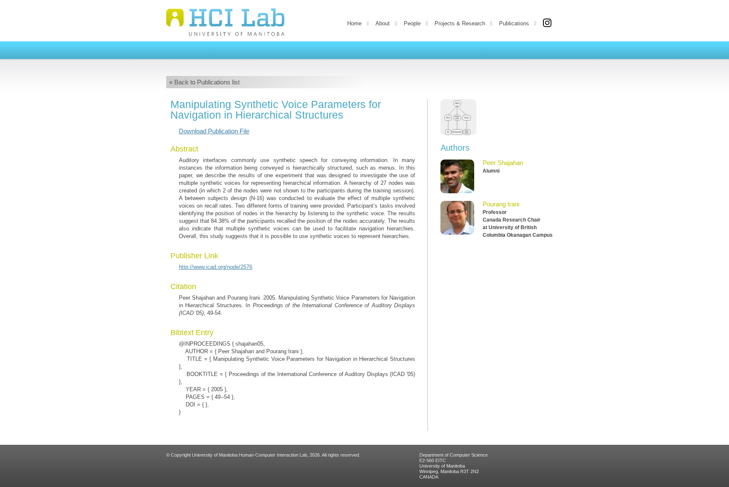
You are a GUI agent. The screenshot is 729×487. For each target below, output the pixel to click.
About (382, 23)
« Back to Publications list (204, 82)
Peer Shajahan (503, 162)
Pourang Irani (501, 204)
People (412, 23)
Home (354, 23)
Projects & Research (460, 23)
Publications (514, 23)
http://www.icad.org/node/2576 (215, 267)
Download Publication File (214, 131)
